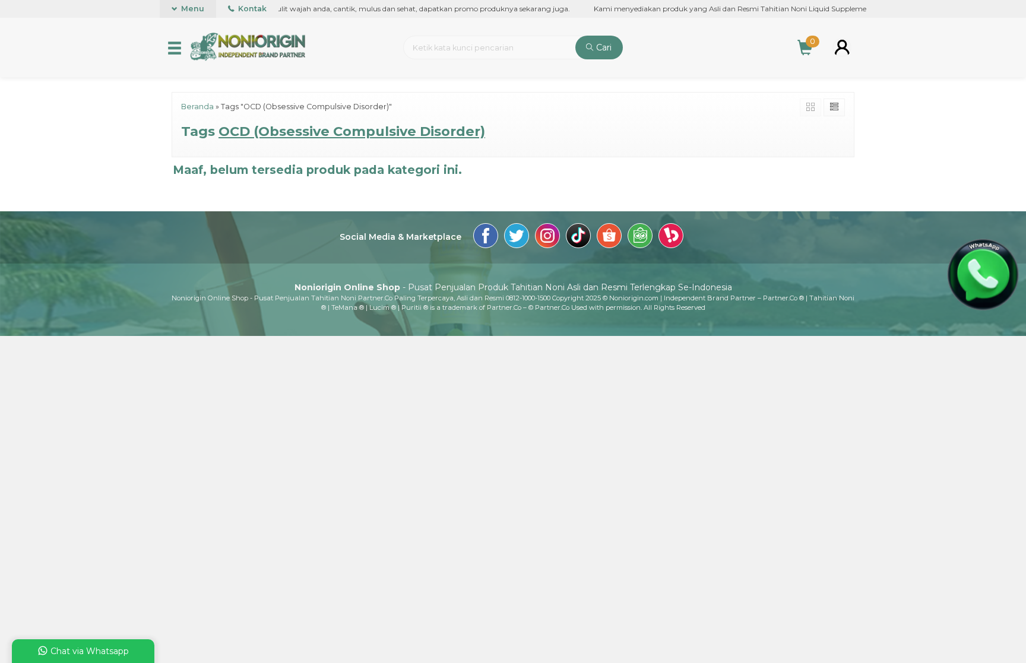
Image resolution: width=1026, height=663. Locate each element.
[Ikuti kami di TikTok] (578, 237)
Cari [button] (603, 47)
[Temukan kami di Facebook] (485, 237)
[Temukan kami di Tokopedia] (640, 237)
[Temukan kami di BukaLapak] (670, 237)
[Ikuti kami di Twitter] (516, 237)
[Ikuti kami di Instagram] (547, 237)
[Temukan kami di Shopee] (609, 237)
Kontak (251, 8)
